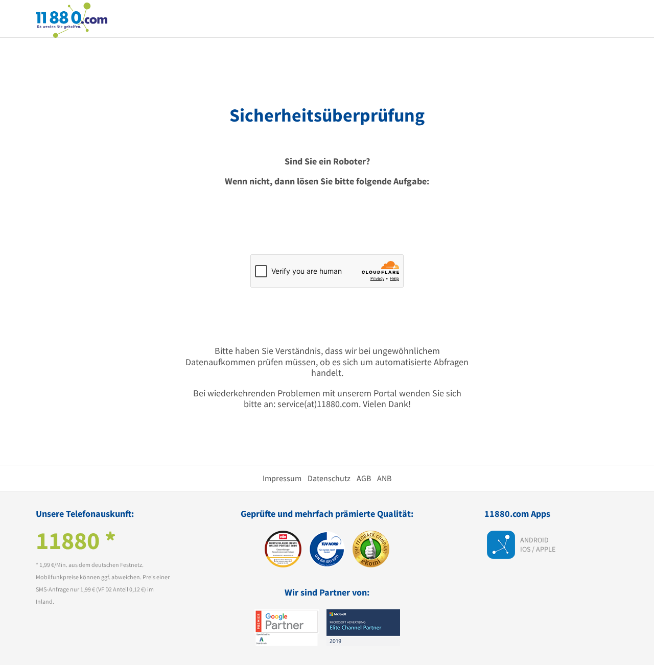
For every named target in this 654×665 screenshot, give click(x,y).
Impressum (282, 478)
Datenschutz (329, 478)
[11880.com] (71, 19)
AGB (364, 478)
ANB (384, 478)
